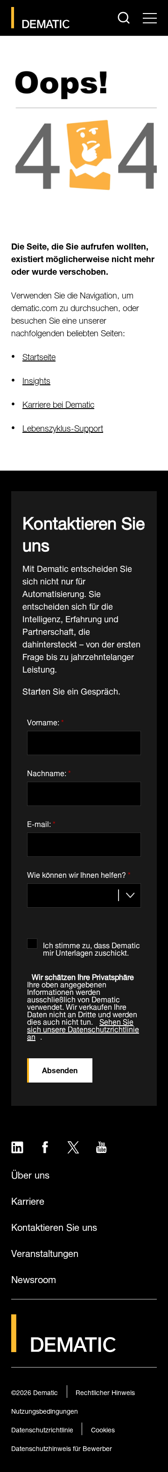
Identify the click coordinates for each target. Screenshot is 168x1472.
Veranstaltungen (44, 1252)
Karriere (27, 1200)
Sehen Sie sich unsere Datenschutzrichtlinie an (83, 1028)
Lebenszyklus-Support (62, 427)
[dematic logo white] (63, 1346)
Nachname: (49, 771)
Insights (36, 379)
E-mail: (41, 822)
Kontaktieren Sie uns (54, 1226)
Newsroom (33, 1278)
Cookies (103, 1429)
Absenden (59, 1069)
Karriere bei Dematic (58, 403)
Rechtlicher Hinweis (105, 1391)
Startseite (39, 355)
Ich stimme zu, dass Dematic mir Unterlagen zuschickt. (91, 947)
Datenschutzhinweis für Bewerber (61, 1447)
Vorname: (45, 721)
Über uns (30, 1174)
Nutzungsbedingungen (44, 1410)
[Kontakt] (40, 17)
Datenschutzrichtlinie (42, 1429)
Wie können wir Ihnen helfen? (79, 873)
